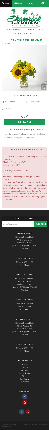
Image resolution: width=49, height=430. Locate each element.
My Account (24, 381)
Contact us (25, 367)
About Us (24, 364)
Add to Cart (24, 122)
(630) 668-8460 (18, 331)
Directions (24, 248)
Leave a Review (24, 373)
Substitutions (24, 379)
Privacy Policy (8, 426)
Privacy (24, 376)
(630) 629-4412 (25, 33)
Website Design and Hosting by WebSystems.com (35, 424)
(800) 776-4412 (31, 245)
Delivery (24, 370)
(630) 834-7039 (18, 287)
